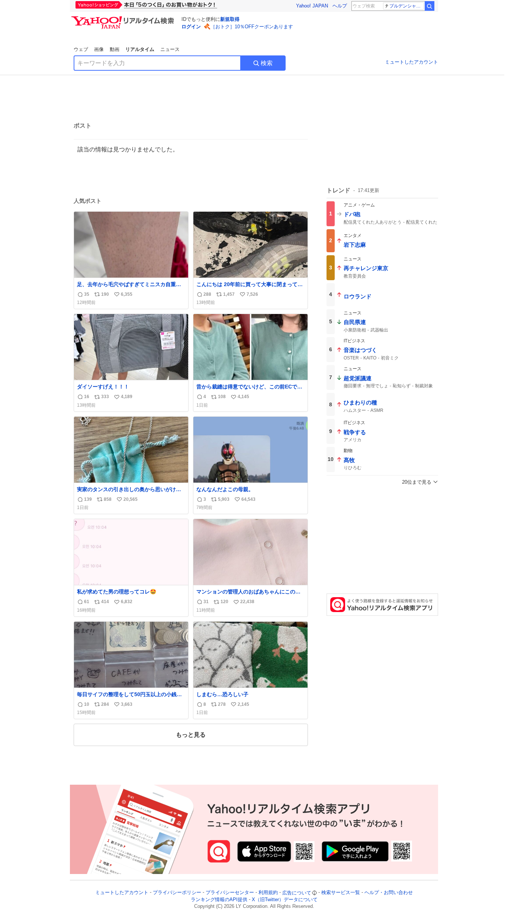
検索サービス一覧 (340, 893)
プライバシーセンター (230, 893)
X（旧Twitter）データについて (285, 899)
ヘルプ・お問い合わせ (388, 893)
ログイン (191, 26)
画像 (99, 49)
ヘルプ (339, 6)
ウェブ (81, 49)
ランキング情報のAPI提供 (219, 899)
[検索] (429, 6)
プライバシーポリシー (177, 893)
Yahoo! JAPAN (312, 6)
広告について (296, 893)
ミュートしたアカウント (411, 62)
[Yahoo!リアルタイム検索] (124, 18)
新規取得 (229, 19)
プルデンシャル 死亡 (406, 6)
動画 (114, 49)
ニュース (170, 49)
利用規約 (268, 893)
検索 (267, 63)
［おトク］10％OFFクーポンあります (251, 26)
